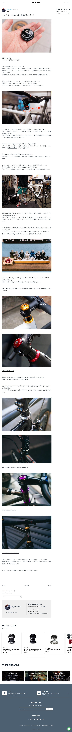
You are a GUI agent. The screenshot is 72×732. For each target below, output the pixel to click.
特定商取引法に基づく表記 (47, 725)
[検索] (20, 597)
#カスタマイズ (64, 11)
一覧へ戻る (26, 585)
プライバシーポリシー (36, 725)
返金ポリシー (27, 725)
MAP (44, 606)
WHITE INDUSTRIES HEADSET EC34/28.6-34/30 (15, 467)
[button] (4, 2)
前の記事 (3, 585)
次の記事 (50, 585)
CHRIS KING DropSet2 (8, 370)
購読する (49, 708)
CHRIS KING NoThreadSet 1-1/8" (10, 553)
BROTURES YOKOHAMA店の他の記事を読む (37, 613)
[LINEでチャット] (69, 729)
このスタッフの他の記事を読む (11, 612)
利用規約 (21, 725)
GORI (8, 11)
